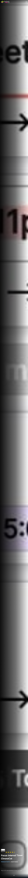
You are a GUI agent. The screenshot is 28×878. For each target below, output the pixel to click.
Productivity (5, 861)
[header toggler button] (26, 2)
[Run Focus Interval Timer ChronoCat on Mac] (14, 867)
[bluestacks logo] (5, 2)
